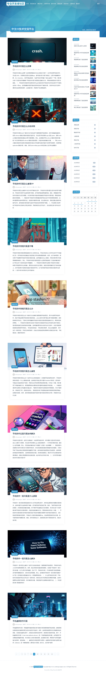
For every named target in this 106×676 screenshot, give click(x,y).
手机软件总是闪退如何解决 (24, 434)
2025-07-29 (27, 69)
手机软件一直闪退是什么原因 (25, 496)
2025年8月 (84, 162)
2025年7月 (84, 166)
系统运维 (59, 3)
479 (34, 69)
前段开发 (66, 3)
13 (48, 654)
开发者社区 (33, 3)
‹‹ (16, 654)
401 (34, 187)
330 (34, 374)
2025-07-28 (27, 624)
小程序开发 (47, 3)
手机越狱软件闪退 (20, 621)
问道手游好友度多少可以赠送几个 (81, 87)
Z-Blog (51, 670)
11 (41, 654)
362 (34, 129)
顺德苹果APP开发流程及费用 (81, 52)
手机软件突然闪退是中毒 (23, 246)
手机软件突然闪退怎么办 (23, 309)
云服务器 (72, 3)
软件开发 (53, 3)
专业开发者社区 (15, 3)
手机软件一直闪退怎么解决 (24, 559)
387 (34, 437)
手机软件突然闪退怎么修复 (24, 371)
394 (34, 312)
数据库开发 (84, 132)
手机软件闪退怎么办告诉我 (24, 126)
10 (37, 654)
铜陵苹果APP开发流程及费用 (81, 93)
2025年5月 (84, 174)
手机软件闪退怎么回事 (22, 66)
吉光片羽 (60, 670)
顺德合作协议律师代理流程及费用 (81, 73)
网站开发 (39, 3)
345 (34, 624)
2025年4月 (84, 178)
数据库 (78, 3)
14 (52, 654)
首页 (27, 3)
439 (34, 499)
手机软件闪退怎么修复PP (23, 184)
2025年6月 (84, 170)
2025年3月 (84, 181)
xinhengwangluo (18, 69)
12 (44, 654)
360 (34, 249)
